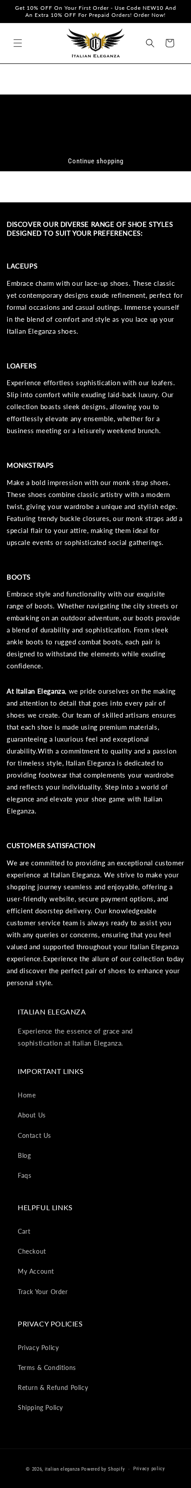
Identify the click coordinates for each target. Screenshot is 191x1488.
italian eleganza (62, 1469)
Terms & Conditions (47, 1367)
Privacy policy (149, 1469)
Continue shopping (95, 161)
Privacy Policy (38, 1347)
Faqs (24, 1175)
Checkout (32, 1251)
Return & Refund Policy (53, 1387)
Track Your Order (43, 1291)
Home (27, 1095)
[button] (18, 43)
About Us (32, 1115)
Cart (24, 1231)
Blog (24, 1155)
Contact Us (34, 1135)
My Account (36, 1271)
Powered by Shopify (103, 1469)
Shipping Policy (40, 1407)
